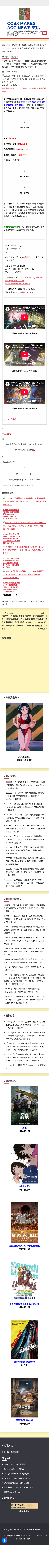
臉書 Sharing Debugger (14, 1492)
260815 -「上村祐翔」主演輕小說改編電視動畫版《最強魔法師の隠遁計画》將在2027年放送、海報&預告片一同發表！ (25, 817)
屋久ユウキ (33, 601)
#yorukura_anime (16, 280)
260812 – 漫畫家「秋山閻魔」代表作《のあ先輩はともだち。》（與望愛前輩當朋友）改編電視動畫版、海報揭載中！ (25, 850)
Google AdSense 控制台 (14, 1469)
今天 (4, 434)
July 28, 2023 (27, 292)
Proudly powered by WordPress (17, 1535)
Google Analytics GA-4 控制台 (16, 1473)
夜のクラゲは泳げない (20, 601)
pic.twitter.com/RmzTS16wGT (17, 283)
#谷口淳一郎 (28, 257)
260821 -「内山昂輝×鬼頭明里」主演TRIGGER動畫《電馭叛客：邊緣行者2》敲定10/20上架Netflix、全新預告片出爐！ (25, 785)
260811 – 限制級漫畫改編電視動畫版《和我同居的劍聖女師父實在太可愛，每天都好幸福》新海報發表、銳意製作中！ (25, 861)
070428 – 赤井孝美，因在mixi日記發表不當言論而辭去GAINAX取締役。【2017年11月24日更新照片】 (25, 1025)
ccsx (9, 1022)
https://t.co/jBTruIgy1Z (28, 277)
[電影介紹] (24, 1124)
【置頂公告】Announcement (27, 1065)
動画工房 (8, 601)
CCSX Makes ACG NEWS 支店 (23, 25)
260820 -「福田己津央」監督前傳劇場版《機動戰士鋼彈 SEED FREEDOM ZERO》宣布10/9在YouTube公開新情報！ (25, 796)
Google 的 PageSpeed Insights (17, 1478)
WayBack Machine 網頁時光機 (16, 1483)
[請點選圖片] (24, 1508)
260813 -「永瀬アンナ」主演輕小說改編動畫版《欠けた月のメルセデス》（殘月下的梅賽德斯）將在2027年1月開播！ (25, 839)
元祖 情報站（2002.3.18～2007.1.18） (19, 1487)
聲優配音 (14, 57)
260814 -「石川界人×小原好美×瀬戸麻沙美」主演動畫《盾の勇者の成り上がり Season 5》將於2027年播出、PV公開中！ (25, 828)
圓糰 (9, 1054)
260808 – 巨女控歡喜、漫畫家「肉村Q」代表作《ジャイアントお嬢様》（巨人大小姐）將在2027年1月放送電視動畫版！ (25, 883)
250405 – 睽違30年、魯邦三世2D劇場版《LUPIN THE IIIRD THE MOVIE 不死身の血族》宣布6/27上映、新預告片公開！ (25, 1046)
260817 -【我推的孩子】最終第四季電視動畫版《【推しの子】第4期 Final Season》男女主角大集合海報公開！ (25, 807)
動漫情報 (5, 57)
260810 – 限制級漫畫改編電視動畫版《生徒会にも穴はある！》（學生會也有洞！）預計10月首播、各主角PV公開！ (25, 872)
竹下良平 (41, 601)
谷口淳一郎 (6, 604)
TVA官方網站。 (11, 419)
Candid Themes (25, 1539)
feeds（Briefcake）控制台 (15, 1464)
